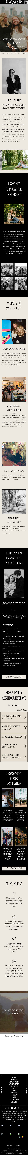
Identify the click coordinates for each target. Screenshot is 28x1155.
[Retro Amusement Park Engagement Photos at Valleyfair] (21, 798)
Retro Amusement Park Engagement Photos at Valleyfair (20, 815)
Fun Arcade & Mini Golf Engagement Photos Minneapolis (20, 854)
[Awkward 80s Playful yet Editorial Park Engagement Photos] (7, 836)
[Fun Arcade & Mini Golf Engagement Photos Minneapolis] (21, 836)
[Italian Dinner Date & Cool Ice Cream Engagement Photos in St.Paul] (8, 798)
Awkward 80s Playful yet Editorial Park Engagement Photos (7, 854)
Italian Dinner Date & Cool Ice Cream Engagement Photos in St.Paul (7, 815)
